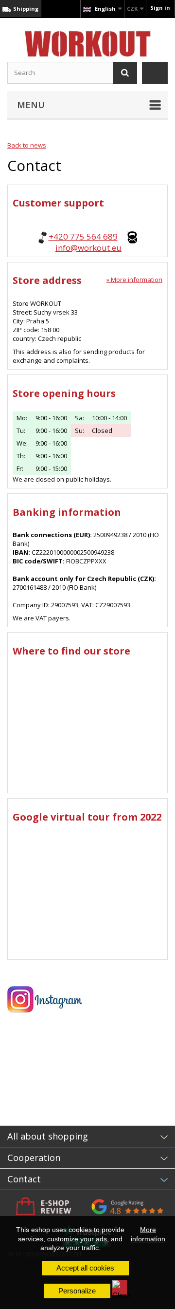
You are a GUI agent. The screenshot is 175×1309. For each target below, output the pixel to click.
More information (148, 1234)
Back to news (26, 145)
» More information (134, 279)
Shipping (25, 8)
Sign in (160, 7)
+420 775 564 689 (83, 236)
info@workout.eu (88, 247)
